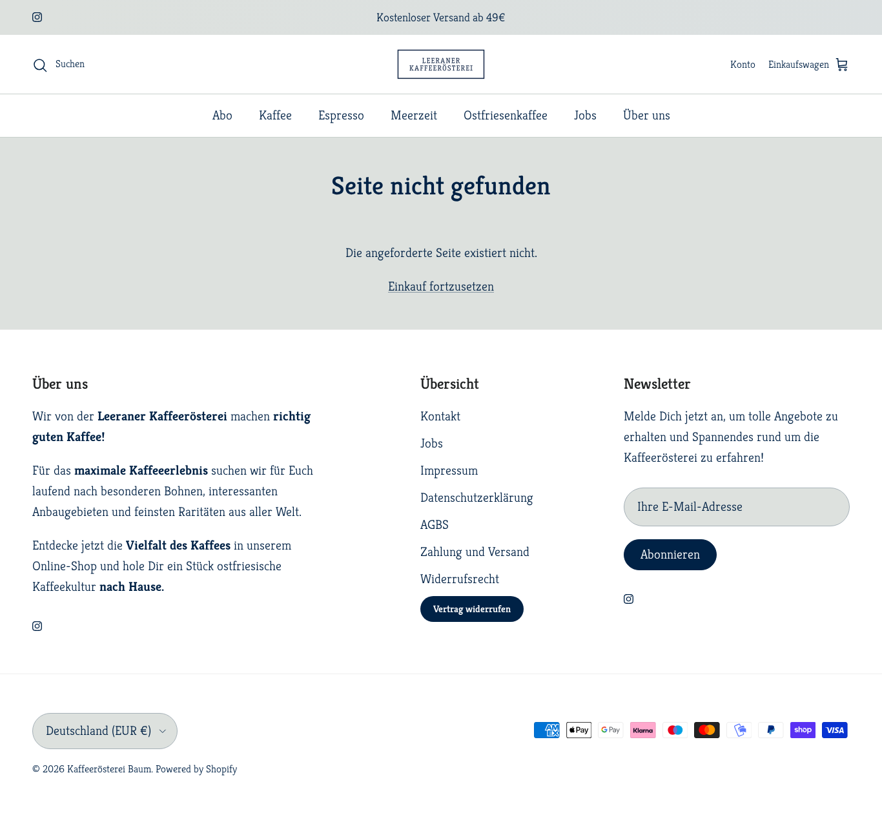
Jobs (585, 115)
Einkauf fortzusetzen (441, 286)
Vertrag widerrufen (472, 609)
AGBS (434, 525)
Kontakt (440, 416)
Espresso (341, 115)
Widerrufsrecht (459, 579)
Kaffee (275, 115)
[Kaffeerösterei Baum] (441, 64)
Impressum (449, 470)
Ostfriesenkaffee (506, 115)
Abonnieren (670, 554)
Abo (222, 115)
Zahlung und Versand (474, 552)
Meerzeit (414, 115)
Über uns (646, 115)
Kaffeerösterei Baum (109, 769)
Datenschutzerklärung (476, 498)
